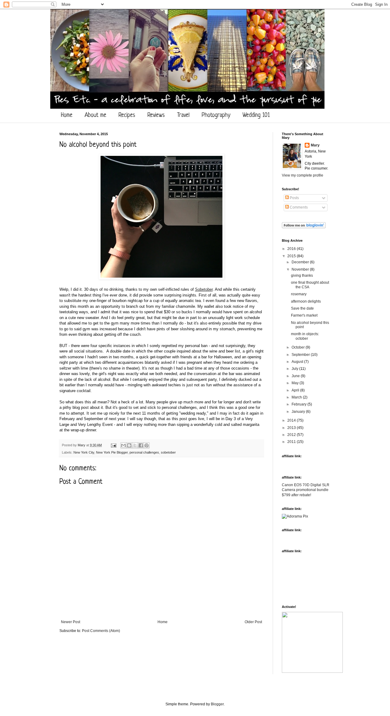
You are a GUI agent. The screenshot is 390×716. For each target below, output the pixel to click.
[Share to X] (135, 445)
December (301, 262)
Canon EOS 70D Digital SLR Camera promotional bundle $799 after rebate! (305, 490)
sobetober (168, 452)
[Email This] (123, 445)
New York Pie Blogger (112, 452)
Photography (216, 115)
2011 (292, 442)
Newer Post (70, 622)
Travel (183, 115)
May (296, 383)
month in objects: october (305, 336)
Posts (294, 198)
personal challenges (144, 452)
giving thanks (302, 275)
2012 (292, 435)
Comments (298, 207)
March (297, 397)
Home (67, 115)
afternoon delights (306, 301)
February (299, 404)
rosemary (299, 294)
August (298, 362)
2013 (292, 428)
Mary (82, 445)
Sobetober (204, 289)
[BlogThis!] (129, 445)
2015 (292, 256)
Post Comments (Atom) (101, 631)
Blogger (217, 704)
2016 (292, 249)
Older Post (253, 622)
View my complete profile (302, 175)
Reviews (156, 115)
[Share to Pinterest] (147, 445)
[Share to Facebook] (141, 445)
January (299, 411)
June (296, 376)
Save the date (302, 308)
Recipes (127, 115)
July (295, 369)
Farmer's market (304, 315)
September (301, 355)
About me (95, 115)
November (301, 269)
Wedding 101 (256, 115)
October (299, 347)
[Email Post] (113, 445)
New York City (83, 452)
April (296, 390)
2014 (292, 420)
